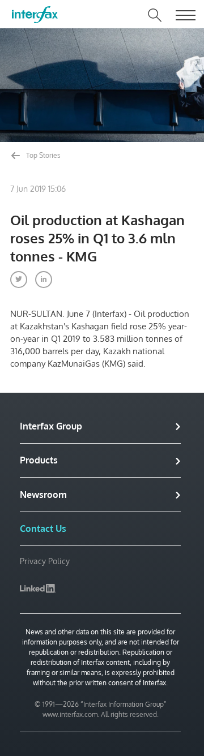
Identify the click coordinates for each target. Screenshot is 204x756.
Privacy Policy (45, 561)
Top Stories (42, 155)
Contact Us (43, 528)
